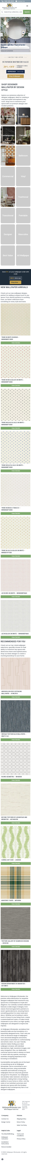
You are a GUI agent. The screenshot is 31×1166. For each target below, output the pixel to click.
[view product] (15, 319)
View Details (16, 343)
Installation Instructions (5, 1143)
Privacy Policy (21, 1139)
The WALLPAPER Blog (7, 1134)
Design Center (5, 1122)
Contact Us (21, 1)
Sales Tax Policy (22, 1125)
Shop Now (15, 282)
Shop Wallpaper (15, 76)
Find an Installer (6, 1147)
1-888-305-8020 (9, 1)
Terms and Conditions (20, 1135)
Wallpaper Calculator (4, 1138)
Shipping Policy (21, 1119)
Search (27, 12)
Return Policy (21, 1122)
